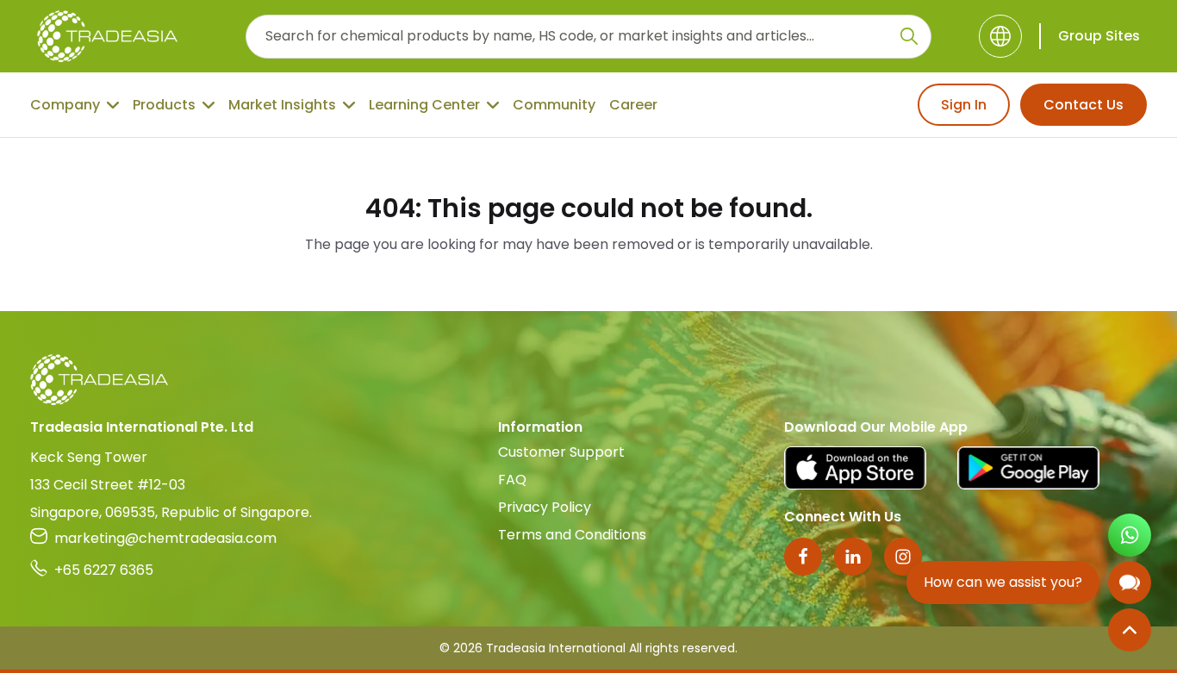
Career (633, 105)
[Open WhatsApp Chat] (1129, 535)
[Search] (909, 36)
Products (164, 105)
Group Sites (1099, 36)
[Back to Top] (1129, 629)
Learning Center (424, 105)
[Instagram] (903, 557)
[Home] (588, 379)
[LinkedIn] (853, 557)
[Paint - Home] (107, 36)
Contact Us (1083, 105)
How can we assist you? (1003, 582)
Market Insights (282, 105)
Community (554, 105)
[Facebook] (803, 557)
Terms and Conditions (572, 535)
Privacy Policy (544, 507)
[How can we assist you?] (1129, 582)
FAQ (512, 479)
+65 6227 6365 (103, 570)
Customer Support (561, 452)
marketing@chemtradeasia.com (165, 538)
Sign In (964, 105)
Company (65, 105)
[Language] (1000, 36)
